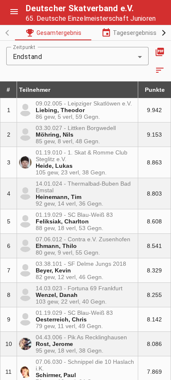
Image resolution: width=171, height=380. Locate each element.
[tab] (53, 32)
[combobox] (77, 57)
